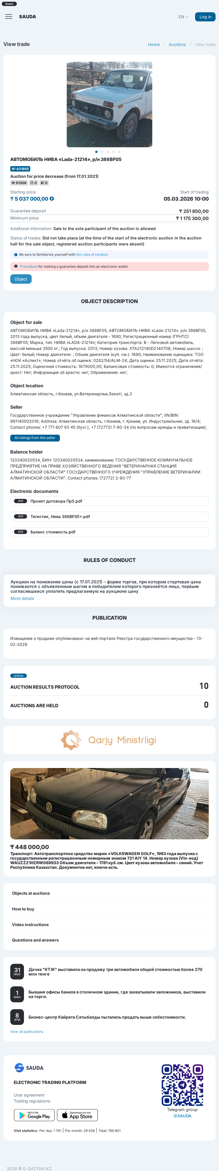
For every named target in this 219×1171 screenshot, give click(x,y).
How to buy (23, 908)
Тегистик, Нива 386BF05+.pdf (60, 516)
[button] (184, 17)
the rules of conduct (92, 254)
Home (154, 44)
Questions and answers (35, 940)
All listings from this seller (35, 438)
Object (21, 279)
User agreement (29, 1095)
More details (22, 598)
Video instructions (30, 924)
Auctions (177, 44)
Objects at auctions (31, 893)
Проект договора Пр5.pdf (56, 501)
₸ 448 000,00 (29, 847)
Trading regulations (32, 1101)
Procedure (28, 266)
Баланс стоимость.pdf (53, 531)
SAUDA (184, 1115)
